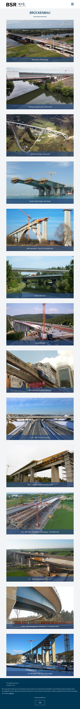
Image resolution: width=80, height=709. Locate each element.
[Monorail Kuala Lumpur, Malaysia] (40, 371)
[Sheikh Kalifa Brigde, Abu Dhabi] (40, 182)
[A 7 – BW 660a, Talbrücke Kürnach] (40, 560)
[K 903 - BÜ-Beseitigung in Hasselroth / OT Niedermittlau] (40, 607)
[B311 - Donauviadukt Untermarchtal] (40, 466)
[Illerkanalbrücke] (40, 277)
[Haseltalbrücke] (40, 324)
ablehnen (11, 693)
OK (40, 702)
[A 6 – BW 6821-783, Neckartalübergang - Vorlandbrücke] (40, 513)
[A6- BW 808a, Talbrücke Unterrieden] (40, 655)
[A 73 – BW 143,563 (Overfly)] (40, 419)
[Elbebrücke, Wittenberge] (40, 41)
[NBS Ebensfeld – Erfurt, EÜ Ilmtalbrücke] (40, 230)
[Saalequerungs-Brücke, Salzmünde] (40, 88)
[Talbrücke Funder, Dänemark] (40, 135)
